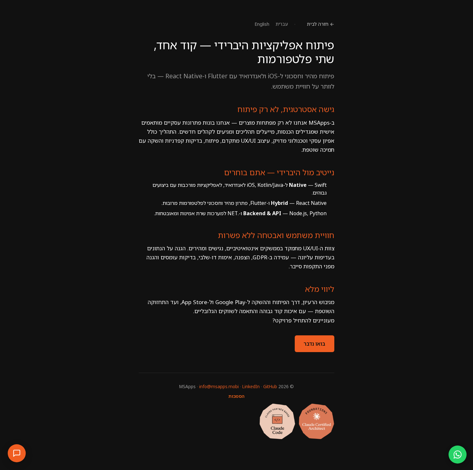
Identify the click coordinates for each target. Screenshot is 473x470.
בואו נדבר (314, 343)
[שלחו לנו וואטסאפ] (458, 455)
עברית (282, 24)
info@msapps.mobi (219, 386)
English (262, 24)
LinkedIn (251, 386)
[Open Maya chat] (17, 453)
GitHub (270, 386)
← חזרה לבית (320, 24)
